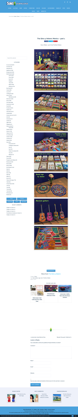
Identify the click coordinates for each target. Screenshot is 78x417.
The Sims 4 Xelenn (55, 274)
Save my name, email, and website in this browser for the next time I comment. (47, 381)
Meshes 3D (8, 129)
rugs (39, 277)
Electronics (8, 98)
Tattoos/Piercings (10, 180)
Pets (7, 142)
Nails (10, 127)
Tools (7, 185)
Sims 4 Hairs (38, 413)
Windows (10, 86)
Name (32, 360)
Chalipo (7, 207)
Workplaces (8, 192)
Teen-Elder (24, 201)
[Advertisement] (39, 27)
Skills (7, 170)
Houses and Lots (9, 115)
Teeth (7, 181)
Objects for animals (12, 150)
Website (32, 373)
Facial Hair (8, 104)
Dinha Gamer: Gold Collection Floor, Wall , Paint (37, 299)
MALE (11, 198)
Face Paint (8, 102)
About (75, 415)
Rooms (7, 163)
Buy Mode (8, 88)
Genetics (8, 109)
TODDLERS (9, 201)
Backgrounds (9, 72)
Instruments (8, 118)
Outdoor (8, 136)
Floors (10, 77)
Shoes (7, 165)
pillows (36, 277)
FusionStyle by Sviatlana (11, 212)
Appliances (8, 70)
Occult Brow (8, 134)
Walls (10, 84)
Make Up (8, 126)
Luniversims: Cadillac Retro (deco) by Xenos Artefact (65, 295)
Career (7, 90)
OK (72, 415)
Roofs (10, 79)
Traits (7, 189)
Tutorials (8, 191)
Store (7, 178)
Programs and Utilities (10, 160)
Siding (10, 80)
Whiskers (10, 154)
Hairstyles (8, 111)
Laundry (8, 120)
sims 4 (41, 277)
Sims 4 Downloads (17, 3)
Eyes (7, 100)
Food (7, 106)
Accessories (8, 64)
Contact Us (13, 207)
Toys (10, 152)
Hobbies (8, 113)
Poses (7, 158)
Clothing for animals (13, 145)
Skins (7, 172)
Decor (36, 276)
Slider (7, 174)
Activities (8, 66)
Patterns (8, 140)
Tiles (10, 82)
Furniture (8, 107)
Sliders (7, 176)
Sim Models (8, 167)
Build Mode (8, 73)
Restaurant (8, 161)
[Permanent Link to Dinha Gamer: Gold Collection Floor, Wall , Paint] (37, 295)
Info (7, 117)
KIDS (17, 201)
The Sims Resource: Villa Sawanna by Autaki (67, 396)
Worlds (7, 194)
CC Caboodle (46, 413)
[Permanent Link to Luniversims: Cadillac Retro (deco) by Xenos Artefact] (64, 291)
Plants (7, 156)
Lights (7, 122)
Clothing (8, 93)
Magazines (8, 124)
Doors (10, 75)
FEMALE (22, 198)
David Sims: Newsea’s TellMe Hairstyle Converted (44, 396)
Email (31, 366)
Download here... (51, 270)
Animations (8, 68)
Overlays (8, 138)
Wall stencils (11, 96)
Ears (9, 147)
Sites (7, 169)
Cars (7, 91)
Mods (7, 131)
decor (34, 277)
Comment (32, 345)
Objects (8, 133)
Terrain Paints (9, 183)
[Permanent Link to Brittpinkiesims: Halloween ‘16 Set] (51, 291)
